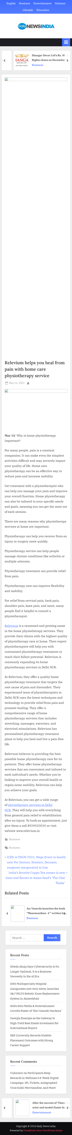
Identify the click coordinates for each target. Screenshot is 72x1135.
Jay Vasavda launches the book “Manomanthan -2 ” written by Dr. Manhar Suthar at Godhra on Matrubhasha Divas (47, 911)
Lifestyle (28, 10)
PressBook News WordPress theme (42, 1130)
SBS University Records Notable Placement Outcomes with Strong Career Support (31, 1040)
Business (24, 3)
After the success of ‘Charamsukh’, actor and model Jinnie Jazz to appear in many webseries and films (46, 1105)
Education (43, 10)
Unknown (16, 1073)
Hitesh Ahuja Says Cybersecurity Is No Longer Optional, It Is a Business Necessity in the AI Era (34, 971)
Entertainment (42, 3)
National (60, 3)
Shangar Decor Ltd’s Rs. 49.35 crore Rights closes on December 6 (47, 57)
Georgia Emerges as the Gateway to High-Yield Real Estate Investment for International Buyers (34, 1023)
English (11, 3)
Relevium (11, 626)
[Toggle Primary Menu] (66, 42)
